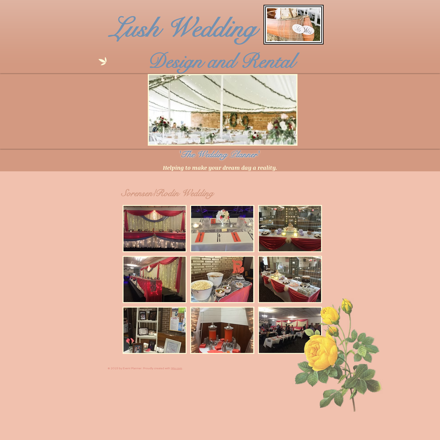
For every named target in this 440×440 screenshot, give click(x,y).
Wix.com (176, 368)
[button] (155, 228)
